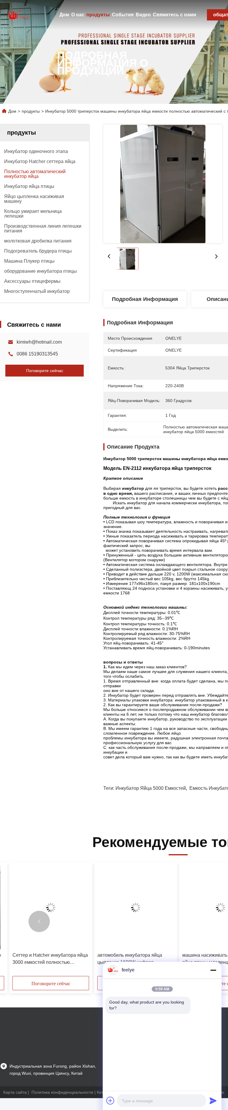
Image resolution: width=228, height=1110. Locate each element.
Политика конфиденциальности (62, 1092)
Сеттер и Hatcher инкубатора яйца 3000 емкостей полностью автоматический (50, 959)
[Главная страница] (18, 15)
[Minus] (213, 970)
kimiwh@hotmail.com (39, 342)
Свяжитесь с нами (174, 14)
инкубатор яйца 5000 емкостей (150, 788)
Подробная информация (145, 299)
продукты (98, 14)
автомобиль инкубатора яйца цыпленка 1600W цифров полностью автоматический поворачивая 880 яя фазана (129, 959)
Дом (64, 14)
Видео (143, 14)
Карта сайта (15, 1092)
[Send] (213, 1100)
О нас (77, 14)
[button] (39, 921)
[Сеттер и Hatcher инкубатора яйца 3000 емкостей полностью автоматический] (50, 907)
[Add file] (110, 1100)
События (123, 14)
